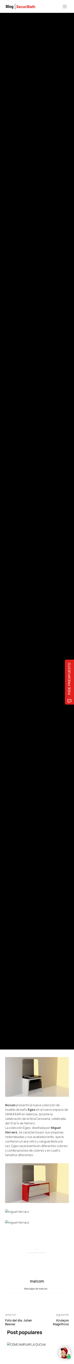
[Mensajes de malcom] (9, 541)
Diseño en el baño (14, 509)
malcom (23, 541)
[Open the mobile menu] (65, 6)
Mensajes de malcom (36, 1288)
